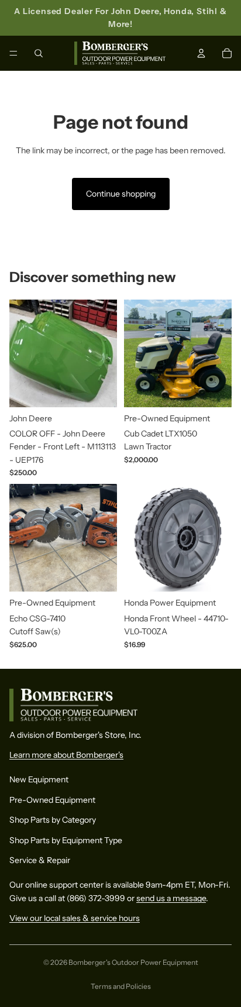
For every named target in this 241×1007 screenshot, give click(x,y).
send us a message (171, 897)
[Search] (38, 53)
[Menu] (13, 53)
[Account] (201, 53)
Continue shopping (121, 193)
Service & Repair (39, 860)
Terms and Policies (121, 986)
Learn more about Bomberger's (66, 755)
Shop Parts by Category (52, 819)
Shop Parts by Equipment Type (65, 839)
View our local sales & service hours (74, 918)
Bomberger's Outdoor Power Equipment (133, 962)
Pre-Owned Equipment (52, 799)
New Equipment (38, 779)
